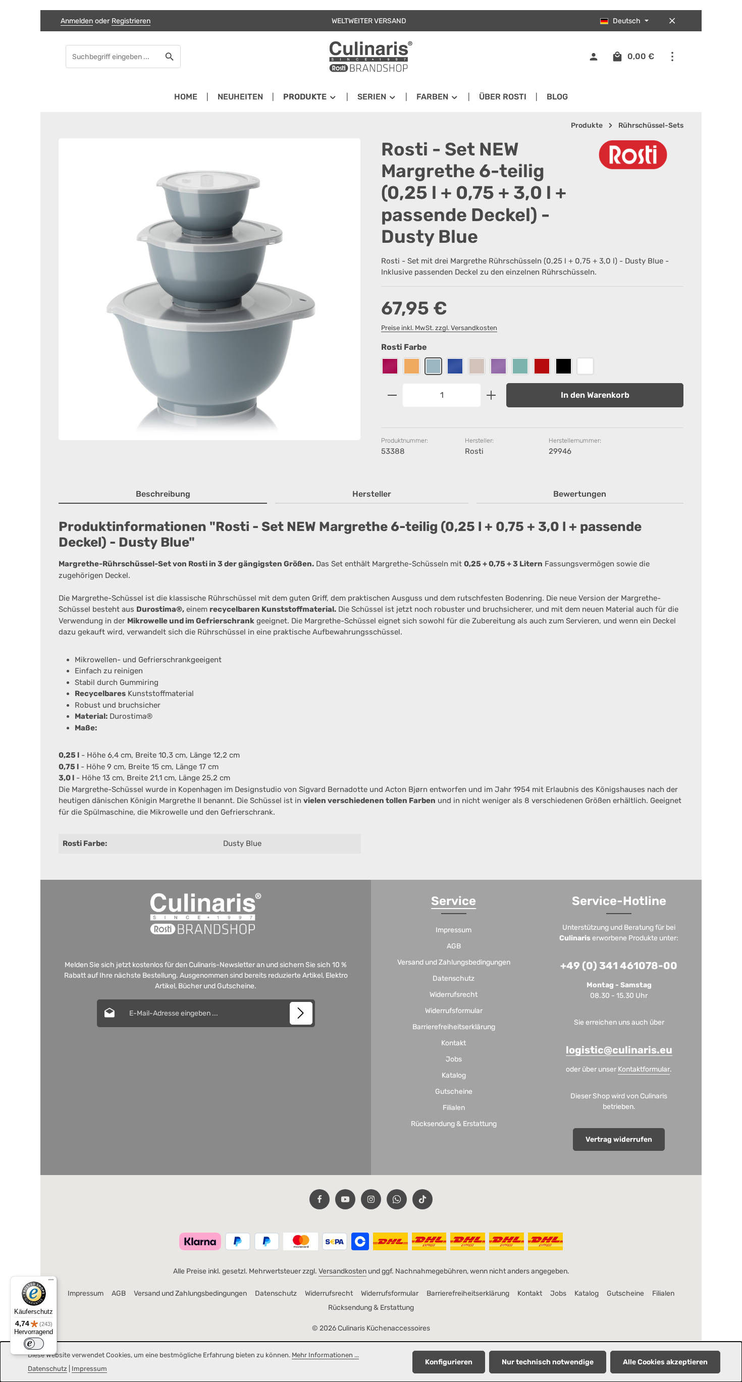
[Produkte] (310, 97)
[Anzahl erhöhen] (491, 395)
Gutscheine (453, 1091)
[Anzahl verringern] (392, 395)
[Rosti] (632, 154)
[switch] (34, 1344)
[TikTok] (422, 1199)
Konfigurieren (448, 1362)
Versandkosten (342, 1271)
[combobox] (113, 56)
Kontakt (453, 1043)
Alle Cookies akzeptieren (665, 1362)
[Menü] (51, 1282)
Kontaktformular (644, 1069)
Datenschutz (453, 978)
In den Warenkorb (595, 395)
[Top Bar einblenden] (672, 56)
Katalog (454, 1075)
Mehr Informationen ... (325, 1355)
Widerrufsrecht (454, 994)
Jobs (454, 1059)
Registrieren (131, 21)
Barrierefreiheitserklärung (453, 1027)
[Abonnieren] (301, 1013)
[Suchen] (170, 56)
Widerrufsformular (454, 1010)
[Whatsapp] (397, 1199)
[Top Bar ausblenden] (672, 21)
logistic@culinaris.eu (619, 1050)
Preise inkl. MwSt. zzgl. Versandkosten (439, 328)
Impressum (453, 930)
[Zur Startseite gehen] (371, 56)
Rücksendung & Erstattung (454, 1124)
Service (453, 901)
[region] (209, 298)
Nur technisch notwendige (548, 1362)
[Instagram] (371, 1199)
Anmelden (77, 21)
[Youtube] (345, 1199)
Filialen (454, 1107)
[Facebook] (319, 1199)
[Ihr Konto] (593, 56)
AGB (454, 946)
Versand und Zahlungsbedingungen (453, 962)
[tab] (163, 495)
